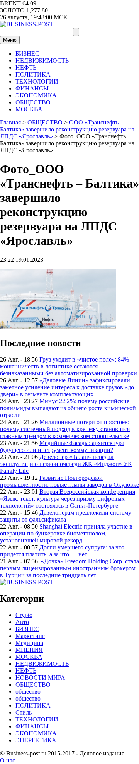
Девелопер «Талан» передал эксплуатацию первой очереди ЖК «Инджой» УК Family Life (66, 464)
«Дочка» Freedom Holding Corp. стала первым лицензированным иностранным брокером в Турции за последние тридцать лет (69, 568)
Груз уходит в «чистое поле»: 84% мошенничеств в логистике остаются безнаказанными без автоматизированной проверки (68, 366)
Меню (10, 40)
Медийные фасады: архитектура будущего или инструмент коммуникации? (62, 446)
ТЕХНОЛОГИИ (36, 81)
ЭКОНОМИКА (36, 95)
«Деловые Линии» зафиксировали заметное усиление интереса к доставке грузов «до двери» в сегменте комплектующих (67, 387)
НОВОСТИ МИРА (40, 677)
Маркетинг (30, 636)
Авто (22, 622)
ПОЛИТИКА (33, 74)
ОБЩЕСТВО (33, 102)
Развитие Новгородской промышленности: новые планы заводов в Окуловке (69, 481)
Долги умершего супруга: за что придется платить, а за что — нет (62, 551)
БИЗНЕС (27, 53)
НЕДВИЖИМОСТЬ (42, 60)
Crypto (23, 615)
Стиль (23, 712)
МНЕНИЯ (29, 649)
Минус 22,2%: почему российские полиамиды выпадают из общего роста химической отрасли (68, 408)
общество (28, 691)
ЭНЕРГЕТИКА (35, 740)
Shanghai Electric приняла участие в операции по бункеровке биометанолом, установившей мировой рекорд (66, 533)
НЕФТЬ (25, 67)
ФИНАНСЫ (32, 88)
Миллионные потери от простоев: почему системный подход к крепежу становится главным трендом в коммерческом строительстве (65, 429)
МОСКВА (28, 109)
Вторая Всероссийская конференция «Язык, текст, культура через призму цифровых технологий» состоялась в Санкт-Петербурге (67, 498)
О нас (7, 760)
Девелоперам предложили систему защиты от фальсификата (65, 516)
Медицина (29, 643)
